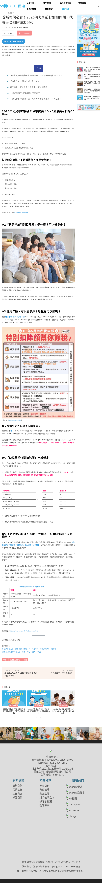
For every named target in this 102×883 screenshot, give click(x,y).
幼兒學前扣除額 (15, 660)
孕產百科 (44, 785)
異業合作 (17, 789)
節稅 (25, 660)
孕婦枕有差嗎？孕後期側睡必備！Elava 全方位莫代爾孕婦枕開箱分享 (92, 90)
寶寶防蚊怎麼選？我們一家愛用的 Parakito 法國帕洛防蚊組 (92, 83)
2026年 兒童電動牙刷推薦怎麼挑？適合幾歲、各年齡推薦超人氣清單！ (63, 711)
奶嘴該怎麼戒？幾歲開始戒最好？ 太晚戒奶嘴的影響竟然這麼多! (92, 98)
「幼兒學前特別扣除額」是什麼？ (25, 81)
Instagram (74, 804)
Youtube (74, 810)
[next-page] (40, 718)
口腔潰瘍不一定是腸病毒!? (62, 673)
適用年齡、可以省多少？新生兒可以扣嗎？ (29, 87)
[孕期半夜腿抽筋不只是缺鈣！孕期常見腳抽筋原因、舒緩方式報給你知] (14, 698)
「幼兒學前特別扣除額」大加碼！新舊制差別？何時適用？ (35, 98)
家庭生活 (11, 13)
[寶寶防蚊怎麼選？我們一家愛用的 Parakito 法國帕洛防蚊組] (80, 83)
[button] (99, 6)
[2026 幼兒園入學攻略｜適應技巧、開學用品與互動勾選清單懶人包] (39, 698)
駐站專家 (44, 805)
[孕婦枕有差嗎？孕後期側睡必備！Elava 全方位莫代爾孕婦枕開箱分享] (80, 90)
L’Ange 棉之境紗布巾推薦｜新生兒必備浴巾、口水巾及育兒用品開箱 (92, 69)
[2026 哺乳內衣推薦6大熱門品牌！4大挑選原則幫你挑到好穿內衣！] (80, 76)
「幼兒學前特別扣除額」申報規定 (25, 92)
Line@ (72, 816)
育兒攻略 (44, 789)
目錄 (38, 68)
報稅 (4, 660)
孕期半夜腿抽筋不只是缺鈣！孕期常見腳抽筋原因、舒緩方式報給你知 (14, 711)
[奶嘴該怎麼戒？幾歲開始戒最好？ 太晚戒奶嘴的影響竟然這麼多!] (80, 97)
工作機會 (17, 793)
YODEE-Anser (22, 27)
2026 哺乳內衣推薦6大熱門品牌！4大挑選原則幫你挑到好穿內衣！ (92, 76)
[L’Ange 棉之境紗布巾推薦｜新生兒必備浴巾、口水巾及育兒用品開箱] (80, 69)
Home (4, 13)
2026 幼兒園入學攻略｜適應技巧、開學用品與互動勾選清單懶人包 (38, 711)
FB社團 (73, 798)
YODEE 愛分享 (77, 792)
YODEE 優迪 (75, 786)
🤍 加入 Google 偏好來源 (13, 41)
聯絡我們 (17, 797)
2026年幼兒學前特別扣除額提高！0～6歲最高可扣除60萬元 (35, 75)
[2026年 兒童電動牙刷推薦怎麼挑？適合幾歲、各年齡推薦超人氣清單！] (63, 698)
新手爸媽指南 (14, 705)
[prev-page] (36, 718)
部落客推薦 (45, 801)
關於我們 (17, 785)
